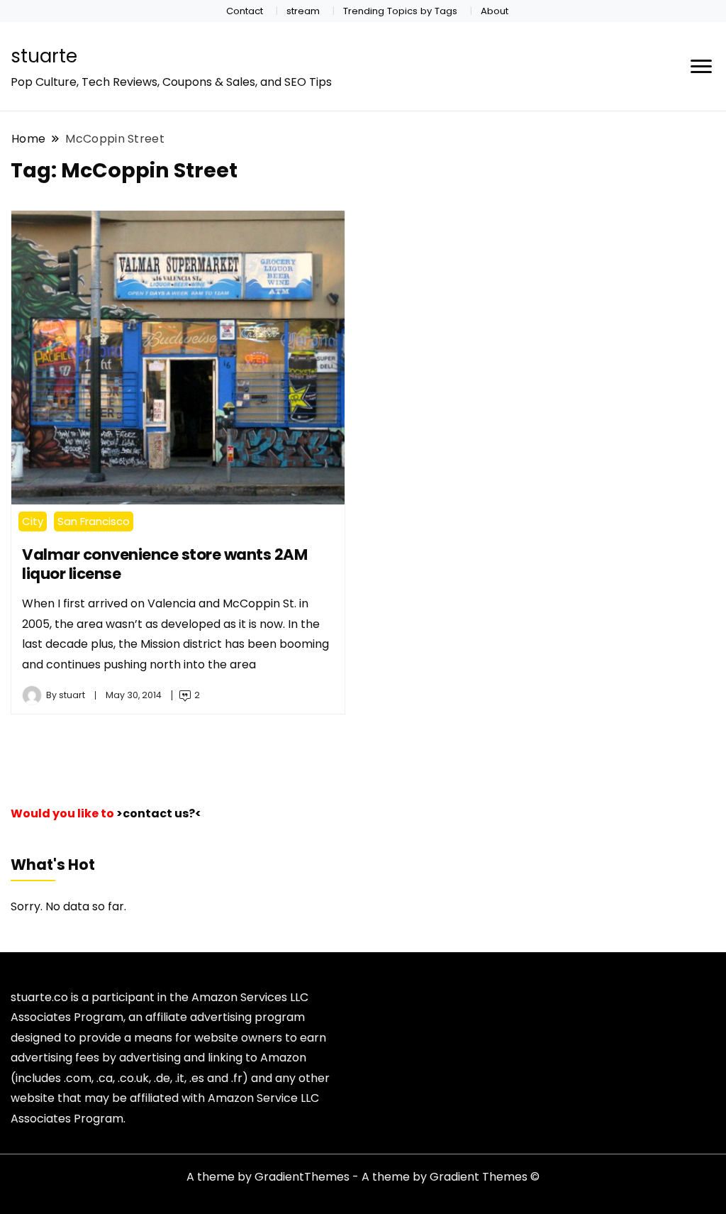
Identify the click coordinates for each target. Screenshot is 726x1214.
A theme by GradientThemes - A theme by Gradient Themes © (363, 1177)
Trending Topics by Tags (400, 11)
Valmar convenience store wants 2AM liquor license (164, 564)
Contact (244, 11)
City (32, 521)
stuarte (44, 56)
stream (303, 11)
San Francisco (93, 521)
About (494, 11)
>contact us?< (158, 813)
